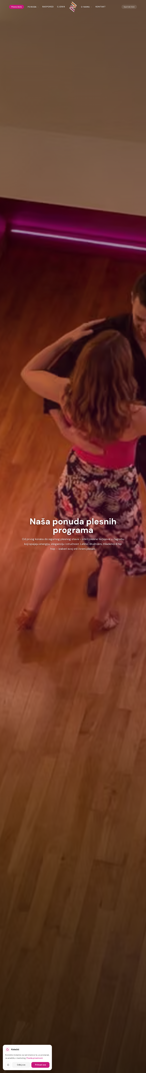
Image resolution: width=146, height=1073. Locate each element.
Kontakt (101, 7)
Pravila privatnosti (35, 1058)
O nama (85, 7)
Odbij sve (21, 1065)
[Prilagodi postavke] (8, 1065)
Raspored (48, 7)
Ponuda (32, 7)
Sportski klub (129, 7)
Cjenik (61, 7)
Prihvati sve (40, 1065)
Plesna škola (16, 7)
